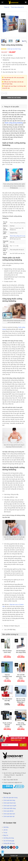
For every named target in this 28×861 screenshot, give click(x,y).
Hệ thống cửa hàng (8, 838)
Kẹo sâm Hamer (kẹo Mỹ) (7, 699)
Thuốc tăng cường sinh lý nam (17, 236)
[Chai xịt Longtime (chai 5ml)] (7, 667)
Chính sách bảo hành (9, 814)
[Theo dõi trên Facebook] (2, 847)
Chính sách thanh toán (9, 803)
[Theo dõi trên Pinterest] (14, 847)
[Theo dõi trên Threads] (11, 847)
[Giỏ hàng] (25, 2)
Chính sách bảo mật (8, 816)
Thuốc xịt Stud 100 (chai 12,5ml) (7, 724)
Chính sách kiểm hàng (9, 808)
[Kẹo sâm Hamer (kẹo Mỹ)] (7, 691)
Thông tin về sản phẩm (11, 107)
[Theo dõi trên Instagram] (5, 847)
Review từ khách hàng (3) (12, 626)
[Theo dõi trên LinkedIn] (17, 847)
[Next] (24, 24)
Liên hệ (5, 830)
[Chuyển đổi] (2, 106)
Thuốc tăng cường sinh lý (17, 7)
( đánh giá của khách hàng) (14, 49)
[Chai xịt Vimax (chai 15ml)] (7, 643)
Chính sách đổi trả (8, 811)
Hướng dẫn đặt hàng (9, 843)
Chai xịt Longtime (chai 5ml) (7, 676)
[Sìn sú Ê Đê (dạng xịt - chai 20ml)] (21, 667)
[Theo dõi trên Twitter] (8, 847)
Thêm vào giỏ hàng (14, 97)
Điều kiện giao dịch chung (10, 797)
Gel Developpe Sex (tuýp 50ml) (21, 651)
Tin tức (5, 832)
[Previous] (3, 24)
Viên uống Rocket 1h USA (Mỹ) (21, 724)
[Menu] (2, 2)
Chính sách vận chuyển (9, 805)
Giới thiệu (6, 827)
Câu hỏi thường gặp (8, 840)
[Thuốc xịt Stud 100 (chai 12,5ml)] (7, 715)
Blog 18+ (5, 835)
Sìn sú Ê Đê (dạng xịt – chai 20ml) (21, 676)
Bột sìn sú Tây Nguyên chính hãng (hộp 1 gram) (20, 701)
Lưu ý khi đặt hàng (9, 629)
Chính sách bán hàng (9, 800)
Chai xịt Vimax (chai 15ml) (7, 651)
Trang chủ (6, 7)
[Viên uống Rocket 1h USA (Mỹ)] (21, 715)
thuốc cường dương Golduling (14, 123)
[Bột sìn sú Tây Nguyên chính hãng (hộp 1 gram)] (21, 691)
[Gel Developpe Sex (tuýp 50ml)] (21, 643)
